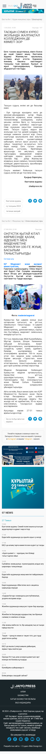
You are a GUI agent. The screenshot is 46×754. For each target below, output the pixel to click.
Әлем (23, 692)
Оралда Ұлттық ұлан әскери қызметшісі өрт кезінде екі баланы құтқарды (21, 657)
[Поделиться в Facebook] (30, 200)
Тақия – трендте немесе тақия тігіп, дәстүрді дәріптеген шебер (21, 635)
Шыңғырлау (37, 19)
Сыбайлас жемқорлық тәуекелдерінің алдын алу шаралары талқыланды (23, 564)
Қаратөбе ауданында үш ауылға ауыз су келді (21, 536)
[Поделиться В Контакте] (40, 200)
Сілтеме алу (9, 259)
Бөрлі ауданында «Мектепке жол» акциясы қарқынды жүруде (20, 585)
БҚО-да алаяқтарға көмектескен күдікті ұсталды (23, 544)
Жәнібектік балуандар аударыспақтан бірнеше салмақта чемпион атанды (22, 614)
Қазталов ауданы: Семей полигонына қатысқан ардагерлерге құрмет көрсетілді (22, 526)
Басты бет (6, 19)
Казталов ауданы (13, 201)
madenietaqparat (26, 315)
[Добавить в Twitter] (35, 200)
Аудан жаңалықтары (21, 19)
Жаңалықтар (18, 221)
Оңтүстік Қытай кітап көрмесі (15, 420)
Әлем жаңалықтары (34, 221)
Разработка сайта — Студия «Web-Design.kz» (23, 746)
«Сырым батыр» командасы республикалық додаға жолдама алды (20, 595)
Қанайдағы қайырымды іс (13, 666)
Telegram (28, 439)
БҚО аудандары (23, 703)
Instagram (12, 439)
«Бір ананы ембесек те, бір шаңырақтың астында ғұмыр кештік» (23, 625)
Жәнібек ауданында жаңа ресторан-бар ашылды (23, 605)
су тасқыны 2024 (13, 206)
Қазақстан (23, 695)
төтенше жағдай (13, 211)
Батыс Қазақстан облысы (23, 699)
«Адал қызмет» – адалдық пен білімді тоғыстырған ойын (18, 553)
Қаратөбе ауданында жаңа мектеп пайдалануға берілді (22, 574)
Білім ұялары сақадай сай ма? (14, 674)
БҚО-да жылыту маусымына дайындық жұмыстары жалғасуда (19, 646)
